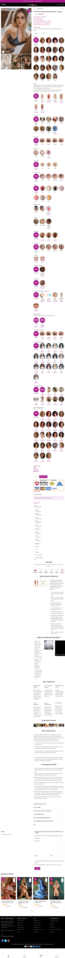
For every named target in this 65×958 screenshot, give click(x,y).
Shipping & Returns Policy (38, 929)
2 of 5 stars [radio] (42, 838)
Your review (37, 840)
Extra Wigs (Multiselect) (38, 341)
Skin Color (35, 115)
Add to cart (43, 476)
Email (51, 855)
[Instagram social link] (8, 940)
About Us (52, 925)
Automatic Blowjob (37, 265)
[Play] (56, 654)
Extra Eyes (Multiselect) (38, 329)
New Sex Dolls (40, 8)
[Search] (58, 4)
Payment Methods (37, 922)
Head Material (36, 27)
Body (34, 83)
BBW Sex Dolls (20, 925)
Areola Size (36, 160)
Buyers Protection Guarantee (56, 929)
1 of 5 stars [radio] (41, 838)
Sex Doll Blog (36, 927)
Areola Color (36, 172)
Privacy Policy (52, 927)
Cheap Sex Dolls (20, 920)
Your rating (37, 838)
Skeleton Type (36, 204)
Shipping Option (37, 314)
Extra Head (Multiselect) (38, 407)
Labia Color (36, 243)
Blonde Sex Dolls (20, 929)
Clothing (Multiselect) (38, 385)
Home (34, 8)
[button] (14, 879)
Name (35, 855)
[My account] (63, 4)
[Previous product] (61, 8)
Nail (34, 184)
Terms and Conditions (54, 920)
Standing (35, 255)
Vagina (35, 217)
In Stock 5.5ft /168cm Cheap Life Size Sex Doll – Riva (56, 902)
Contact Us (52, 922)
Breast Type (36, 148)
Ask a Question (36, 491)
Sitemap (18, 931)
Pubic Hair (35, 231)
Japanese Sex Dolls (21, 927)
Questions (52, 931)
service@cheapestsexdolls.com (7, 936)
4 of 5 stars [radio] (44, 838)
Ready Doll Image (36, 925)
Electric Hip (36, 279)
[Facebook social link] (2, 940)
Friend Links (35, 931)
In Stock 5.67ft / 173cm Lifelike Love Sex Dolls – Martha (23, 902)
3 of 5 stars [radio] (43, 838)
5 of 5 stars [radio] (45, 838)
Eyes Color (36, 136)
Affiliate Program (36, 920)
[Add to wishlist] (14, 881)
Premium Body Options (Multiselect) (41, 291)
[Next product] (63, 8)
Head (34, 36)
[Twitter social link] (5, 940)
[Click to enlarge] (3, 52)
